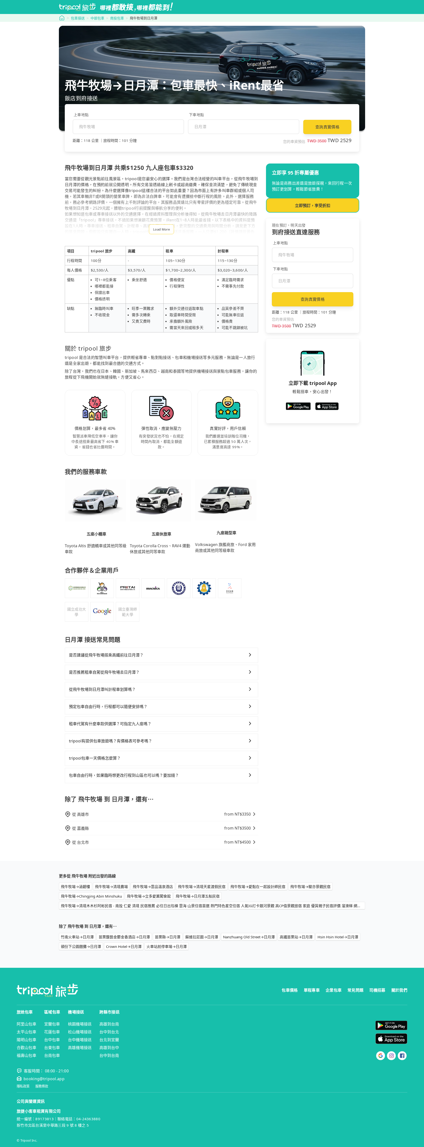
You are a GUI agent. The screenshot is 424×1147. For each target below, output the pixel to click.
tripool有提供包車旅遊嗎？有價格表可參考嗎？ (110, 741)
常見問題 (355, 990)
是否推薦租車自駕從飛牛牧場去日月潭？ (104, 672)
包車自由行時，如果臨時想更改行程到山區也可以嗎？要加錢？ (124, 775)
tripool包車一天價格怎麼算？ (95, 758)
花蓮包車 (52, 1032)
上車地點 (81, 114)
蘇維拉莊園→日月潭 (201, 936)
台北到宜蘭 (109, 1039)
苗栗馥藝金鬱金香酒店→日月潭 (124, 936)
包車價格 (290, 990)
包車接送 (78, 18)
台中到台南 (109, 1055)
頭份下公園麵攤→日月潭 (81, 946)
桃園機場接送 (80, 1024)
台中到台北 (109, 1032)
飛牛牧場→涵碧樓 (75, 886)
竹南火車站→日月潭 (77, 936)
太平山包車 (26, 1032)
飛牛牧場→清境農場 (111, 886)
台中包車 (52, 1039)
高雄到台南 (109, 1024)
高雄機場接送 (80, 1047)
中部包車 (97, 18)
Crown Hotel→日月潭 (124, 946)
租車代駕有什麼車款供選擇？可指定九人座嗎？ (110, 723)
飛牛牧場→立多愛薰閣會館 (149, 896)
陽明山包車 (26, 1039)
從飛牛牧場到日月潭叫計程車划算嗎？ (102, 689)
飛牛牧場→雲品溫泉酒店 (153, 886)
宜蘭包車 (52, 1024)
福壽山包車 (26, 1055)
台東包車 (52, 1047)
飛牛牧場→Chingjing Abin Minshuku (91, 896)
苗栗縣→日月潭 (167, 936)
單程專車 (312, 990)
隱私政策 (23, 1086)
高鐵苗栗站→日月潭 (296, 936)
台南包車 (52, 1055)
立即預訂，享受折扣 (312, 205)
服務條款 (41, 1086)
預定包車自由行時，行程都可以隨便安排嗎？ (108, 706)
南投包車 (117, 18)
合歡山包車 (26, 1047)
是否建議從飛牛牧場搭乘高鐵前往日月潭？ (106, 655)
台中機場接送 (80, 1039)
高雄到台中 (109, 1047)
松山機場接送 (80, 1032)
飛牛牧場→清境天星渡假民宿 (201, 886)
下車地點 (196, 114)
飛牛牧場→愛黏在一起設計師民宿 (257, 886)
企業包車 (334, 990)
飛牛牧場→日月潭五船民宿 (198, 896)
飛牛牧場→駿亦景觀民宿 (310, 886)
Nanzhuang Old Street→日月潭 (249, 936)
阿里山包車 (26, 1024)
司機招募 (377, 990)
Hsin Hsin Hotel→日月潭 (338, 936)
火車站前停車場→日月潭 (166, 946)
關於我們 (399, 990)
